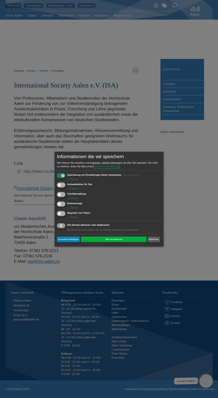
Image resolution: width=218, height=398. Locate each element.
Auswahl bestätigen (68, 239)
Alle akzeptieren (113, 239)
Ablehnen (154, 239)
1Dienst (72, 179)
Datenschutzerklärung (106, 166)
